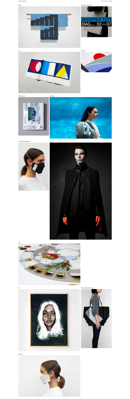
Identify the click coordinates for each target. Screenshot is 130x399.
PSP (19, 287)
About (105, 1)
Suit (50, 141)
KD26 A (19, 5)
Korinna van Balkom (22, 1)
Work (103, 1)
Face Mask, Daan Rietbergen (24, 141)
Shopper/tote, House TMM (86, 5)
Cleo (19, 50)
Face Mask (20, 354)
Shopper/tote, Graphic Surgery (87, 287)
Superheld (83, 50)
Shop (108, 1)
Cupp (19, 242)
